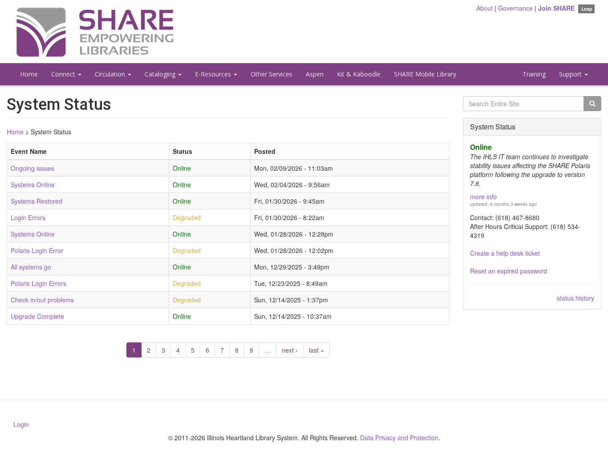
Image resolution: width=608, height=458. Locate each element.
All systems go (31, 266)
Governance (515, 8)
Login (21, 424)
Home (29, 74)
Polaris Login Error (37, 250)
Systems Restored (36, 201)
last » (316, 350)
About (484, 8)
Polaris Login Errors (38, 283)
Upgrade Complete (37, 316)
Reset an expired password (508, 270)
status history (575, 297)
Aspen (315, 74)
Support (571, 74)
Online (481, 147)
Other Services (271, 74)
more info (483, 196)
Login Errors (28, 217)
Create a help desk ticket (505, 253)
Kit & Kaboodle (359, 74)
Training (534, 74)
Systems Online (33, 184)
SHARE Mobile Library (425, 74)
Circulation (111, 74)
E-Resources (214, 74)
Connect (64, 74)
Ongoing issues (32, 168)
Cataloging (161, 74)
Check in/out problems (42, 299)
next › (290, 350)
